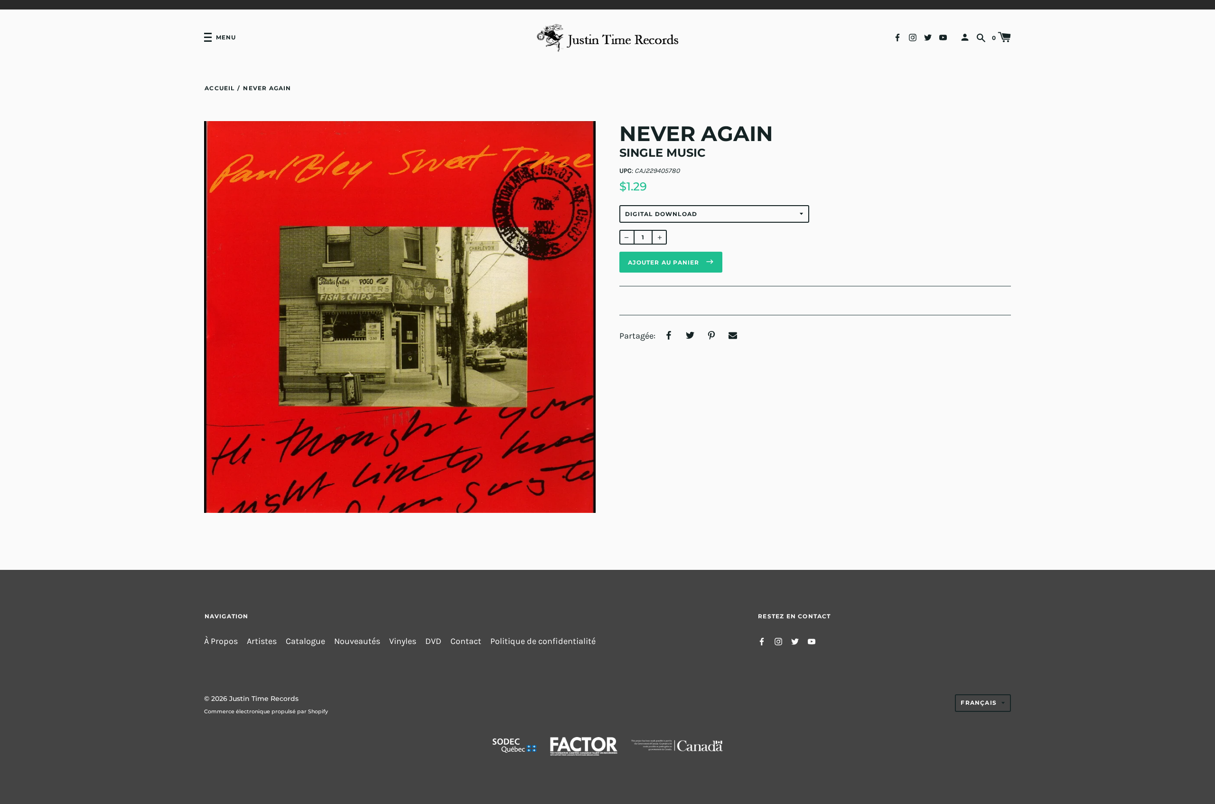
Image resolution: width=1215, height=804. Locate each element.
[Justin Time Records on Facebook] (897, 36)
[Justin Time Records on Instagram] (912, 36)
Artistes (262, 641)
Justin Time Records (264, 698)
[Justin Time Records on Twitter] (928, 36)
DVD (433, 641)
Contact (465, 641)
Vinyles (402, 641)
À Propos (221, 641)
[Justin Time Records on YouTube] (943, 36)
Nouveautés (357, 641)
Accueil (219, 88)
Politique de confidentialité (543, 641)
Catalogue (305, 641)
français (979, 702)
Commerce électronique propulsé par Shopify (266, 711)
